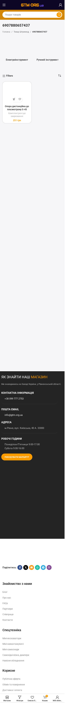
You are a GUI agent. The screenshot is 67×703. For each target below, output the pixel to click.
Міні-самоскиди (10, 649)
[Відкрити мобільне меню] (4, 5)
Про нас (6, 597)
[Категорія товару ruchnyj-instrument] (47, 50)
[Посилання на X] (25, 567)
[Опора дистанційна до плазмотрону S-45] (17, 93)
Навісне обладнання (13, 660)
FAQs (5, 603)
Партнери (7, 608)
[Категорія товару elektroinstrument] (17, 50)
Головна (6, 32)
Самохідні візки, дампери (15, 655)
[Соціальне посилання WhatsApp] (37, 567)
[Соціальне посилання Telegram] (43, 567)
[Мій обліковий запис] (60, 5)
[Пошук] (59, 14)
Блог (4, 592)
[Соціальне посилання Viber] (49, 567)
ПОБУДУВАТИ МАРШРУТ (17, 457)
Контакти (7, 620)
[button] (14, 99)
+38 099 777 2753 (14, 398)
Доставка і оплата (12, 690)
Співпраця (7, 614)
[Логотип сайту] (32, 4)
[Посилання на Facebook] (19, 567)
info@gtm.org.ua (14, 415)
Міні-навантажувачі (13, 644)
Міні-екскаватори (11, 638)
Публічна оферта (11, 679)
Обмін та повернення (13, 684)
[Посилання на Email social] (31, 567)
